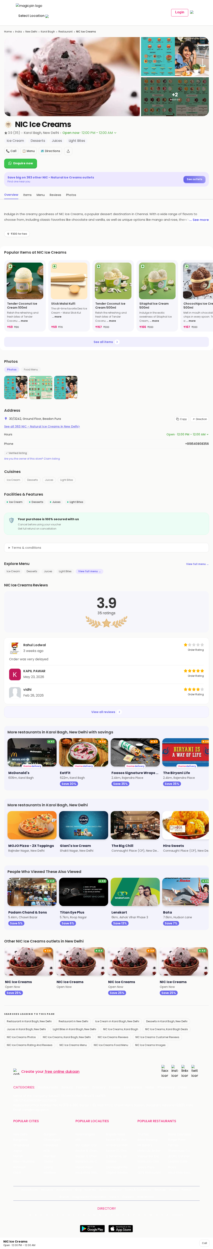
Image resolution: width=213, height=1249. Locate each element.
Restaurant (65, 31)
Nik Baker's (144, 1145)
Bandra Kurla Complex (91, 1162)
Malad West (84, 1167)
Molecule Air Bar (148, 1151)
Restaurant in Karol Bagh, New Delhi (29, 1021)
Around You (64, 1190)
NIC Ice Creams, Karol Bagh (120, 1029)
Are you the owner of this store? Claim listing (32, 458)
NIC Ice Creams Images (150, 1045)
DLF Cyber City (86, 1145)
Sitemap (160, 1190)
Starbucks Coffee (150, 1162)
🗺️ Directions (50, 151)
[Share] (68, 151)
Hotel (149, 1087)
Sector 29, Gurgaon (120, 1140)
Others (178, 1215)
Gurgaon (50, 1134)
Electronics (133, 1087)
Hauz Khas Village (88, 1173)
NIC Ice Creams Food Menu (111, 1045)
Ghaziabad (21, 1145)
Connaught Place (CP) (121, 1167)
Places (173, 1190)
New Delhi (31, 31)
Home (8, 31)
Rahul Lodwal (34, 645)
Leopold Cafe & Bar (182, 1162)
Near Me (90, 1190)
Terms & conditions (26, 548)
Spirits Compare (110, 1190)
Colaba (111, 1162)
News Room (29, 1190)
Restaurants (48, 1087)
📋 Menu (28, 151)
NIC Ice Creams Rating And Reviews (29, 1045)
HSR (78, 1140)
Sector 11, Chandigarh (91, 1156)
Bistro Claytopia (179, 1134)
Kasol (17, 1173)
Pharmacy (166, 1087)
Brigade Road (115, 1134)
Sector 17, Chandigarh (121, 1151)
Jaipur (17, 1151)
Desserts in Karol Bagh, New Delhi (166, 1021)
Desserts (32, 480)
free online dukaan (62, 1071)
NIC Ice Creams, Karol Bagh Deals (166, 1029)
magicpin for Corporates (89, 1197)
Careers (128, 1197)
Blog (78, 1190)
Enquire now (23, 163)
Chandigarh (52, 1140)
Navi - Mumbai (24, 1162)
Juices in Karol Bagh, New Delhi (26, 1029)
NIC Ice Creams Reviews (113, 1037)
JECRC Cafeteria (180, 1156)
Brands (64, 1197)
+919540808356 (197, 444)
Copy (183, 419)
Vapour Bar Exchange (152, 1156)
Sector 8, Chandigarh (91, 1151)
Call (204, 1243)
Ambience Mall (116, 1145)
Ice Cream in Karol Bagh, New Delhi (117, 1021)
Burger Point (177, 1140)
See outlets (194, 179)
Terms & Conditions (138, 1190)
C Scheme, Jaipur (118, 1156)
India (18, 31)
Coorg (48, 1167)
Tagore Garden (117, 1173)
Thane (48, 1162)
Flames (173, 1145)
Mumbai (50, 1156)
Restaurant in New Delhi (73, 1021)
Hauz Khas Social (180, 1173)
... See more (199, 219)
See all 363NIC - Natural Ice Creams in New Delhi (42, 426)
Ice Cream (13, 480)
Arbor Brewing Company (152, 1140)
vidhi (27, 689)
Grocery (99, 1087)
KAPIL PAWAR (34, 671)
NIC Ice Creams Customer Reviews (157, 1037)
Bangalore (20, 1140)
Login (179, 12)
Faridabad (51, 1145)
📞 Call (11, 151)
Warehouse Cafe (180, 1151)
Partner (187, 1190)
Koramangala (85, 1134)
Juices (49, 480)
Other (183, 1087)
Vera (112, 1197)
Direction (201, 419)
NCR (47, 1151)
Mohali (18, 1156)
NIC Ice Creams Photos (21, 1037)
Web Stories (145, 1197)
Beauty (67, 1087)
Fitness (114, 1087)
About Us (47, 1190)
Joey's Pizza (145, 1167)
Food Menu (31, 369)
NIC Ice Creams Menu (73, 1045)
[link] (25, 296)
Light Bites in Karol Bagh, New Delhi (74, 1029)
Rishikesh (19, 1167)
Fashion (82, 1087)
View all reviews (103, 712)
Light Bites (66, 480)
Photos (11, 369)
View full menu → (197, 564)
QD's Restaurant (149, 1173)
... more (23, 321)
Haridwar (50, 1173)
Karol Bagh (48, 31)
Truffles (143, 1134)
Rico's (172, 1167)
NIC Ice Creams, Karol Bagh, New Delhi (67, 1037)
